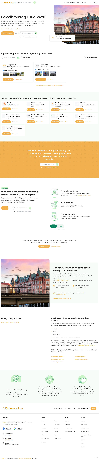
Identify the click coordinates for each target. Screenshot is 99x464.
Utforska (78, 2)
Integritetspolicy (45, 438)
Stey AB (9, 102)
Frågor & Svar (45, 431)
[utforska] (54, 193)
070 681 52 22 (8, 435)
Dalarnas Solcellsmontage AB (13, 126)
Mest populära (26, 57)
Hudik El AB (44, 65)
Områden (56, 431)
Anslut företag (84, 424)
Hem (43, 420)
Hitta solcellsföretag (55, 246)
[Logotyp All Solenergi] (13, 408)
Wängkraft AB (11, 65)
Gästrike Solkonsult (36, 102)
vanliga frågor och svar (63, 280)
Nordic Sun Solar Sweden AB (86, 114)
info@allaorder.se (9, 439)
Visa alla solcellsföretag (91, 57)
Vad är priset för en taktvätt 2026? (10, 322)
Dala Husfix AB (83, 102)
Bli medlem (67, 424)
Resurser (83, 446)
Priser (82, 443)
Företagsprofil (18, 79)
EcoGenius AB (59, 114)
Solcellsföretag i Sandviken (57, 356)
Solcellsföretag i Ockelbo (56, 362)
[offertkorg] (54, 216)
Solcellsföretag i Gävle (80, 356)
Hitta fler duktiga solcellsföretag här (62, 298)
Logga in (67, 420)
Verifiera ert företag (85, 427)
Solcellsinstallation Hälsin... (12, 114)
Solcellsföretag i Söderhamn (81, 359)
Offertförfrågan (57, 424)
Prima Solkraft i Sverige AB (37, 114)
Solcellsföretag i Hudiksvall (57, 359)
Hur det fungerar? (58, 408)
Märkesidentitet (57, 438)
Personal (56, 427)
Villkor (55, 434)
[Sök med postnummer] (34, 2)
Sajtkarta (44, 441)
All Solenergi (5, 422)
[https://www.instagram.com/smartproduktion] (97, 457)
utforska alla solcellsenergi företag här (86, 345)
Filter (43, 434)
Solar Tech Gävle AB (60, 102)
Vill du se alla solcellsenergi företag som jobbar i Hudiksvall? (49, 85)
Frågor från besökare (70, 431)
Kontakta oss (44, 427)
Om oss (43, 424)
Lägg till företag (9, 79)
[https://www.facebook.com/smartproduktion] (95, 457)
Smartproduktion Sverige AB (25, 458)
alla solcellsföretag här (84, 195)
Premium (83, 439)
